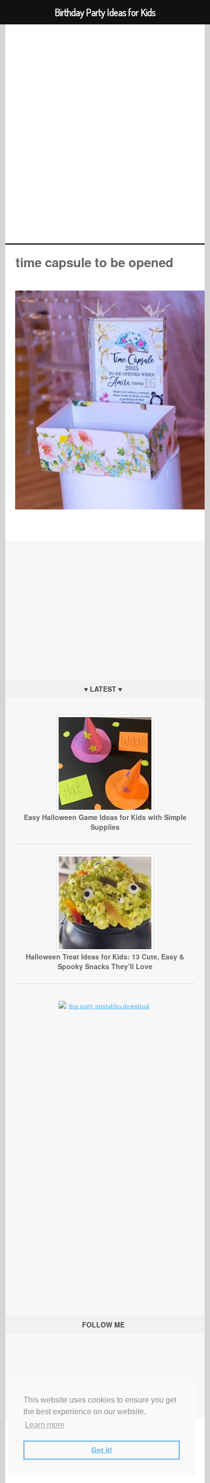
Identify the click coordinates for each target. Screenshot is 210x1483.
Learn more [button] (44, 1425)
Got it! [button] (101, 1450)
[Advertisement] (105, 602)
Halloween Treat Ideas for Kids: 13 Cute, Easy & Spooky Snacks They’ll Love (105, 961)
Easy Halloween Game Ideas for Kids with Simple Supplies (105, 822)
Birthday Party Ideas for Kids (105, 133)
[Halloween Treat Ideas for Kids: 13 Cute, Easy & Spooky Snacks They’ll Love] (105, 949)
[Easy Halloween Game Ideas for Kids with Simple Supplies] (105, 809)
